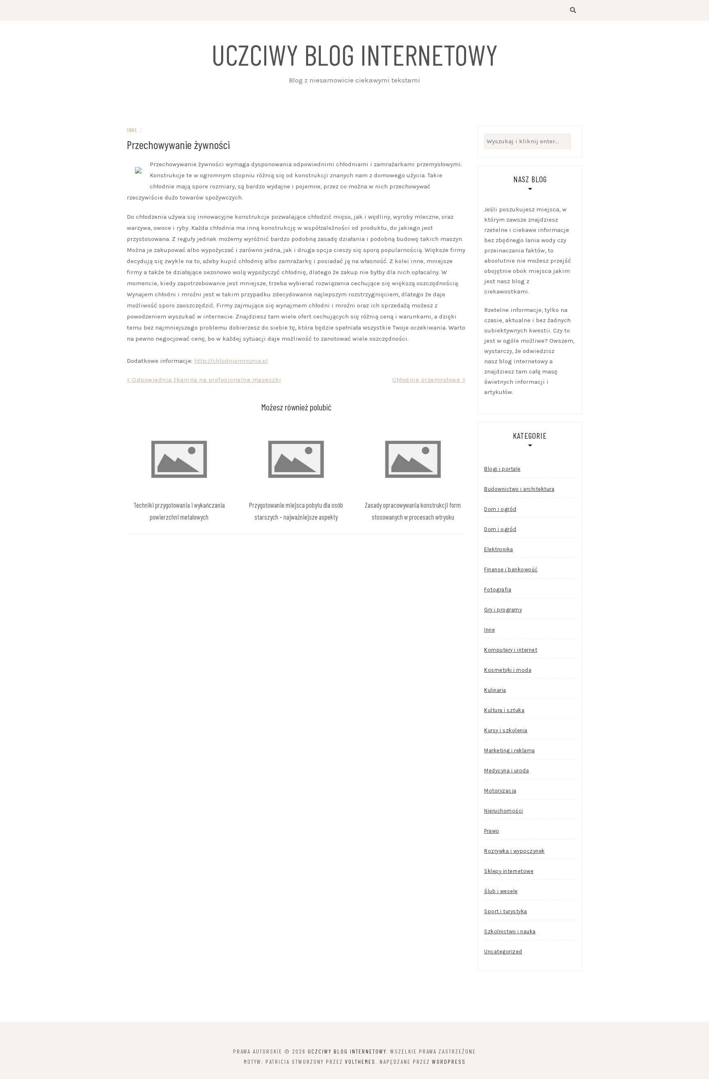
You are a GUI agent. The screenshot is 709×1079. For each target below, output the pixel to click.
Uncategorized (503, 951)
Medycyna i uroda (506, 770)
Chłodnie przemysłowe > (428, 379)
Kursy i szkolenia (506, 730)
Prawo (491, 831)
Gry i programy (503, 610)
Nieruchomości (503, 811)
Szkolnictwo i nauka (510, 931)
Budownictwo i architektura (519, 489)
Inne (132, 129)
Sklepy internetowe (508, 871)
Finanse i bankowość (511, 569)
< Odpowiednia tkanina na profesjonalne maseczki (204, 379)
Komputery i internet (510, 650)
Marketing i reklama (509, 750)
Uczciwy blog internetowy (354, 54)
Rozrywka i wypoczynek (514, 851)
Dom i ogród (500, 509)
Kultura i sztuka (504, 710)
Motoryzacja (500, 791)
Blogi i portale (502, 469)
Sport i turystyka (505, 911)
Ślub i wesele (501, 891)
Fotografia (497, 589)
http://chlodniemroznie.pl (231, 360)
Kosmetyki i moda (507, 670)
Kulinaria (495, 690)
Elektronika (498, 549)
